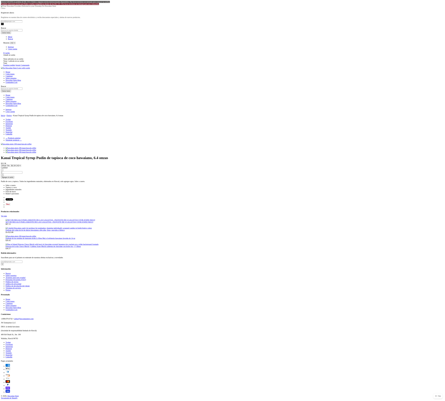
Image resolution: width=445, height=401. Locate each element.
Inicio (3, 116)
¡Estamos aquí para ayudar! (15, 278)
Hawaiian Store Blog (13, 80)
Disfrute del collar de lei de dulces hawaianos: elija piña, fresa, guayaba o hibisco (35, 230)
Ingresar (11, 47)
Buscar (8, 273)
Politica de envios (12, 282)
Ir (2, 24)
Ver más (4, 216)
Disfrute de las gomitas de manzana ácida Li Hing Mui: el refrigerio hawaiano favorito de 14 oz (40, 238)
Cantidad (4, 168)
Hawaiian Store (13, 396)
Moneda (6, 43)
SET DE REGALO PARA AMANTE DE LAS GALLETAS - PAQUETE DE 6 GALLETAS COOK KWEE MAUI (49, 222)
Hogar (8, 72)
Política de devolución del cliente (18, 286)
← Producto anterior (13, 138)
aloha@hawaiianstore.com (23, 319)
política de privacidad (13, 284)
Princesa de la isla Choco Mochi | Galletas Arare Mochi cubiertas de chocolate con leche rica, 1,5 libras (43, 246)
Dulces (9, 116)
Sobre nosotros (11, 78)
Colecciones (10, 74)
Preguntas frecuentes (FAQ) (16, 280)
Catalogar (9, 76)
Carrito (6, 53)
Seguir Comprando (22, 65)
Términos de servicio (13, 288)
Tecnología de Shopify (9, 398)
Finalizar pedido (9, 65)
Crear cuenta (12, 49)
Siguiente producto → (14, 140)
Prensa (8, 290)
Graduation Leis (11, 82)
